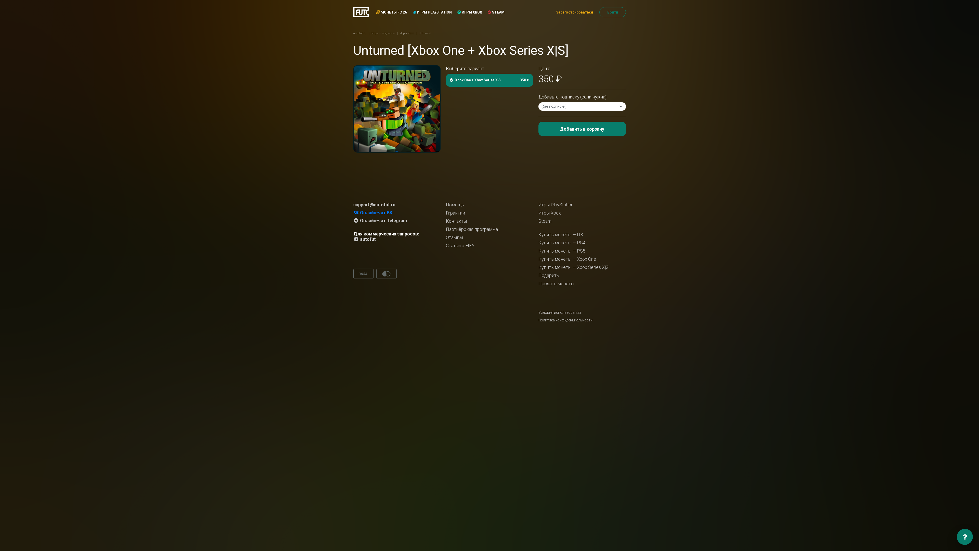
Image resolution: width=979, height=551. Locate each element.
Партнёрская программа (472, 229)
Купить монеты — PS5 (561, 251)
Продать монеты (556, 283)
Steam (498, 12)
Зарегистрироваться (574, 12)
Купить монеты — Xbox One (567, 259)
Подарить (548, 275)
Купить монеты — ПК (560, 234)
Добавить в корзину (582, 129)
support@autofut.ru (374, 204)
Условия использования (559, 312)
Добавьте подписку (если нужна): (572, 96)
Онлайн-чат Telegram (383, 220)
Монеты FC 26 (393, 12)
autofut (367, 239)
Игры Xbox (471, 12)
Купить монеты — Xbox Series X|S (573, 267)
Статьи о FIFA (460, 245)
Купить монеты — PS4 (561, 242)
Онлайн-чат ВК (375, 212)
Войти (612, 12)
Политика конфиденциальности (565, 320)
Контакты (456, 221)
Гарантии (455, 213)
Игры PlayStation (434, 12)
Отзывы (454, 237)
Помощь (455, 204)
